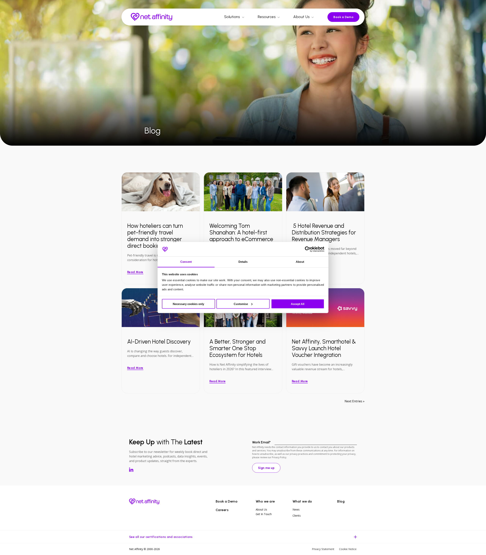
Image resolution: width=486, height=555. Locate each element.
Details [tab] (243, 261)
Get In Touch (264, 514)
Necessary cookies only (188, 303)
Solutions (232, 16)
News (296, 509)
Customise (241, 303)
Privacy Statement (323, 549)
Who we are (265, 501)
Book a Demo (343, 17)
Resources (267, 16)
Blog (341, 501)
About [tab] (300, 261)
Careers (222, 510)
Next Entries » (354, 401)
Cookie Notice (348, 549)
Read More (135, 272)
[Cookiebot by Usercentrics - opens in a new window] (307, 249)
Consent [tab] (186, 261)
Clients (297, 515)
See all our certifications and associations (161, 537)
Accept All (297, 303)
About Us (301, 16)
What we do (302, 501)
